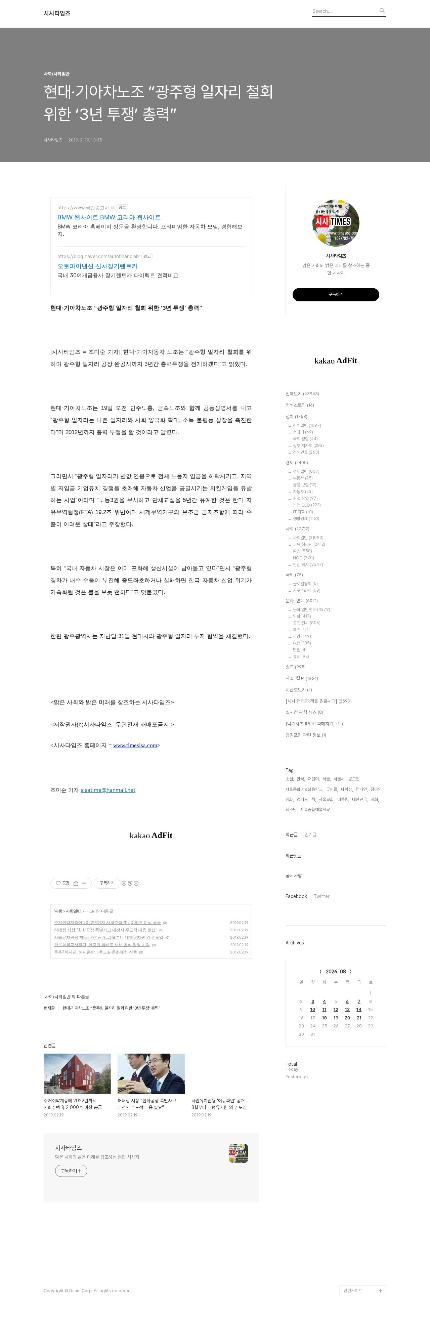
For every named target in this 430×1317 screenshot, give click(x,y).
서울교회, (327, 799)
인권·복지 (308, 564)
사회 (58, 911)
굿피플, (332, 789)
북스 (301, 629)
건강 (302, 636)
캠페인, (362, 789)
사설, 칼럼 (302, 678)
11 (324, 1009)
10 (312, 1009)
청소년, (292, 809)
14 (358, 1009)
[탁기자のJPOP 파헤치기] (314, 723)
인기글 (310, 834)
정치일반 (307, 425)
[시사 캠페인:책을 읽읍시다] (319, 701)
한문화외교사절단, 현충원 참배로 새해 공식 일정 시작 (102, 944)
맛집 (300, 649)
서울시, (340, 778)
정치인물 (306, 452)
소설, (290, 778)
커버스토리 (300, 405)
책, (313, 799)
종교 (296, 667)
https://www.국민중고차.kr (86, 207)
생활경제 (306, 518)
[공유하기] (76, 883)
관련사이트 (353, 1290)
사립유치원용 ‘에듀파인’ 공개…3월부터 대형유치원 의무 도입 (108, 937)
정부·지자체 (308, 445)
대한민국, (360, 799)
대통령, (343, 799)
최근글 (292, 834)
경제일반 (306, 471)
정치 (296, 416)
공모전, (354, 778)
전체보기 (302, 393)
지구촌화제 (306, 590)
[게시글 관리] (84, 883)
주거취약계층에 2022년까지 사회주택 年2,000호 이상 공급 (107, 922)
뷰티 (301, 656)
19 (336, 1017)
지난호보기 (299, 689)
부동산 (303, 478)
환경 (302, 551)
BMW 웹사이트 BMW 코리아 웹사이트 (109, 217)
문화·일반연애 (311, 609)
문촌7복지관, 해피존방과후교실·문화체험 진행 (95, 951)
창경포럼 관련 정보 (306, 735)
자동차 (303, 491)
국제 (294, 575)
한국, (301, 778)
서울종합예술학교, (315, 809)
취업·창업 (305, 498)
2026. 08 (336, 972)
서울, (326, 778)
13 (347, 1009)
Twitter (322, 896)
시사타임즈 (57, 13)
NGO (303, 557)
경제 (297, 462)
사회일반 (73, 911)
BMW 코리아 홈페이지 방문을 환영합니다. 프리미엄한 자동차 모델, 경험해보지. (150, 230)
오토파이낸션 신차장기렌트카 (97, 265)
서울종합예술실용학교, (305, 789)
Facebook (296, 896)
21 (359, 1017)
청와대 (303, 432)
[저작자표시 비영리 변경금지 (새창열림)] (130, 883)
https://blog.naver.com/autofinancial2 (98, 256)
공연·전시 (306, 623)
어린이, (314, 778)
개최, (375, 799)
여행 (302, 643)
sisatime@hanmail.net (108, 790)
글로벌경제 (305, 583)
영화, (290, 799)
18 (324, 1017)
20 (347, 1017)
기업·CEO (307, 505)
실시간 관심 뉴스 (304, 712)
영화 (302, 616)
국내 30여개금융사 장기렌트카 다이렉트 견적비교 (117, 275)
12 (336, 1009)
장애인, (377, 789)
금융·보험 (304, 484)
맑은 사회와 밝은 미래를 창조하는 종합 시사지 (97, 1157)
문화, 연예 (302, 600)
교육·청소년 (309, 544)
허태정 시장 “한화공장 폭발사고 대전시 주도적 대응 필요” (105, 929)
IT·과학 (303, 511)
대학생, (347, 789)
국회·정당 (305, 438)
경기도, (303, 799)
